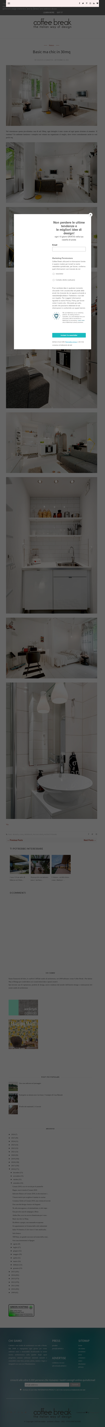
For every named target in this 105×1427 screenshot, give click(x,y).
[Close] (90, 215)
